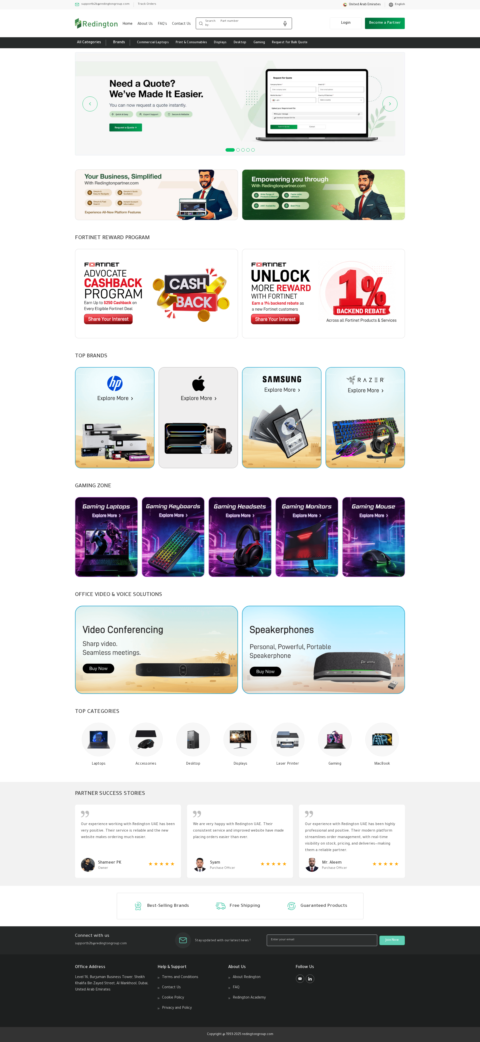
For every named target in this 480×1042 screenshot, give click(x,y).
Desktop (240, 42)
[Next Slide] (390, 103)
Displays (220, 42)
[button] (362, 4)
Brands (119, 43)
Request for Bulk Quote (290, 42)
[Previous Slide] (90, 103)
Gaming (259, 42)
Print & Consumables (191, 42)
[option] (397, 4)
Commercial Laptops (153, 42)
